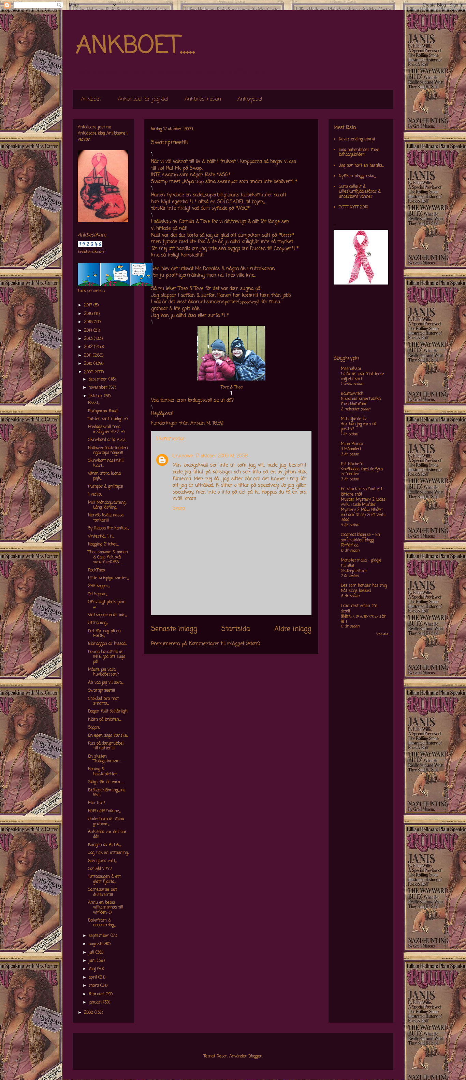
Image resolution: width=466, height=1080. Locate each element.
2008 (89, 1013)
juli (92, 953)
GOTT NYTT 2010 (353, 207)
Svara (179, 508)
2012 (89, 347)
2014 (88, 331)
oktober (96, 396)
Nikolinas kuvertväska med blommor (361, 401)
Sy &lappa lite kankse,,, (108, 528)
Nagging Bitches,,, (103, 544)
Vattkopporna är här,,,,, (107, 615)
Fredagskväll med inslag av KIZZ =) (106, 429)
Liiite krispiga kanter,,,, (108, 578)
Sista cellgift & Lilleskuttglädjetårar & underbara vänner (360, 192)
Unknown (183, 456)
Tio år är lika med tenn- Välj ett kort (362, 376)
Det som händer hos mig (364, 586)
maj (93, 969)
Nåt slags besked (356, 591)
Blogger (255, 1056)
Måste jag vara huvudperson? (103, 672)
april (93, 977)
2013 (89, 339)
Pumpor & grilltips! (105, 487)
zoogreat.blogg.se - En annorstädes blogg (360, 537)
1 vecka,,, (95, 494)
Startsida (235, 629)
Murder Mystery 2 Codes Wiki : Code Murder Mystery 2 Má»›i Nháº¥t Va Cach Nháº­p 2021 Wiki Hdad (363, 510)
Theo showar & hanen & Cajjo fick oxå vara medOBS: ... (108, 557)
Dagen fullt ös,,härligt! (108, 711)
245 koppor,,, (99, 586)
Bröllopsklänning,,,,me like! (107, 792)
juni (93, 961)
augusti (96, 944)
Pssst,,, (93, 403)
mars (94, 986)
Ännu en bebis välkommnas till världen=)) (105, 908)
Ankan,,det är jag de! (143, 99)
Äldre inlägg (292, 629)
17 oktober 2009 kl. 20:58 (221, 456)
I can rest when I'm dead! (359, 608)
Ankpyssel (249, 99)
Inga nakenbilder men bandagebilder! (359, 152)
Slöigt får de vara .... (106, 782)
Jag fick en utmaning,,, (108, 853)
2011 (88, 355)
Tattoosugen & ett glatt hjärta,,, (104, 879)
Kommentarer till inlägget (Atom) (224, 644)
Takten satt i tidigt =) (108, 419)
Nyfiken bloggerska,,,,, (357, 176)
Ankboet (91, 99)
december (98, 379)
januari (96, 1002)
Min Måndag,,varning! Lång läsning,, (107, 505)
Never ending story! (357, 139)
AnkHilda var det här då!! (107, 834)
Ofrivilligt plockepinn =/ (107, 604)
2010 (88, 364)
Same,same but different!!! (102, 892)
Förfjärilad (350, 545)
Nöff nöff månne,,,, (104, 811)
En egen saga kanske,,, (108, 736)
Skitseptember (354, 571)
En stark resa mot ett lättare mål (361, 492)
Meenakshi (351, 369)
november (99, 388)
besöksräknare (91, 252)
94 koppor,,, (97, 594)
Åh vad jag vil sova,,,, (105, 683)
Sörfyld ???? (100, 869)
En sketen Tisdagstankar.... (105, 758)
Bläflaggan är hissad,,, (107, 644)
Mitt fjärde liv (354, 419)
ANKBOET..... (135, 46)
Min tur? (96, 803)
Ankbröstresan (203, 99)
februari (97, 994)
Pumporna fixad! (103, 411)
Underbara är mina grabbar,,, (106, 821)
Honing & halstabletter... (103, 771)
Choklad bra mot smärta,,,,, (103, 701)
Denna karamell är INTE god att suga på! (106, 657)
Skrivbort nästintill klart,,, (105, 463)
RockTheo (96, 570)
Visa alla (382, 634)
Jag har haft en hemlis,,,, (361, 166)
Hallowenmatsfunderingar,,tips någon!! (108, 450)
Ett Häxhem (352, 464)
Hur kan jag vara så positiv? (358, 426)
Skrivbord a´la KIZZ (107, 440)
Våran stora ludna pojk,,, (104, 476)
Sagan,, (94, 727)
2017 (88, 305)
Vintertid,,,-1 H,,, (101, 537)
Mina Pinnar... (353, 444)
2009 (89, 372)
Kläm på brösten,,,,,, (104, 720)
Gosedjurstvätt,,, (102, 861)
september (100, 936)
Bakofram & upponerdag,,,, (101, 922)
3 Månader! (351, 449)
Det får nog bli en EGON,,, (104, 633)
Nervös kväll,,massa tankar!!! (105, 517)
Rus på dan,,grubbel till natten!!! (105, 745)
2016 (89, 314)
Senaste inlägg (174, 629)
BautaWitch (352, 394)
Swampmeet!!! (101, 691)
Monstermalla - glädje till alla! (361, 563)
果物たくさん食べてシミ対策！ (363, 619)
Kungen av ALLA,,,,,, (104, 845)
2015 (89, 322)
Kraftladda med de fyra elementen (362, 471)
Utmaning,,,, (98, 623)
